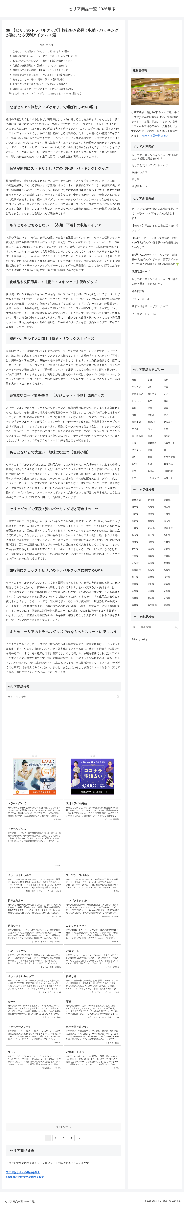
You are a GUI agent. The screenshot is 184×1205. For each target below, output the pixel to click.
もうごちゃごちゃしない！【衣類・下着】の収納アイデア (42, 60)
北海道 (151, 500)
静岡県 (151, 549)
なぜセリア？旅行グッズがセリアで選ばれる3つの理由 (41, 51)
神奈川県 (168, 528)
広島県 (151, 577)
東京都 (151, 528)
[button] (118, 696)
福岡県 (151, 591)
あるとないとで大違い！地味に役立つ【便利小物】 (39, 79)
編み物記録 (138, 291)
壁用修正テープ (141, 271)
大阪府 (135, 563)
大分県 (167, 598)
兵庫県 (151, 563)
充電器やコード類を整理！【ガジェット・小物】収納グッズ (44, 74)
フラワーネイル (141, 298)
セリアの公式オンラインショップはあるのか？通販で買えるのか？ (155, 281)
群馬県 (151, 521)
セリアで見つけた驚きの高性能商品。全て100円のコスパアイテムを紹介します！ (155, 213)
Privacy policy (139, 639)
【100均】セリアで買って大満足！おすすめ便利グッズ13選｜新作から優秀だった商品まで (155, 242)
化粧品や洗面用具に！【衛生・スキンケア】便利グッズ (41, 65)
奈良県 (167, 563)
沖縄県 (167, 605)
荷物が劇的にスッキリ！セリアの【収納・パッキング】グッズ (45, 56)
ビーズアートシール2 (144, 314)
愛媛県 (167, 584)
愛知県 (167, 549)
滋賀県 (151, 556)
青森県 (167, 500)
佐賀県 (167, 591)
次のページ (63, 1127)
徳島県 (135, 584)
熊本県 (151, 598)
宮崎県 (135, 605)
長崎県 (135, 598)
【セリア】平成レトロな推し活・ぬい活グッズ (155, 228)
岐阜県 (135, 549)
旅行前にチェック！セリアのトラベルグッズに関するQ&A (43, 88)
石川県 (167, 535)
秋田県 (167, 507)
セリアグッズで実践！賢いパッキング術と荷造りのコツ (41, 84)
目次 (42, 44)
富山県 (151, 535)
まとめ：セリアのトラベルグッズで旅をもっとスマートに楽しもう (47, 93)
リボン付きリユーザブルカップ (150, 306)
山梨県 (151, 542)
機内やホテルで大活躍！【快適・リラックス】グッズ (40, 70)
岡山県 (135, 577)
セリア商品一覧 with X (155, 135)
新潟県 (135, 535)
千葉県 (135, 528)
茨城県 (167, 514)
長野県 (167, 542)
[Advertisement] (63, 725)
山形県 (135, 514)
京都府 (167, 556)
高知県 (135, 591)
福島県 (151, 514)
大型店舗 (136, 500)
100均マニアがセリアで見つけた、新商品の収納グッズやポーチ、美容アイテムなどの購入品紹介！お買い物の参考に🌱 (155, 259)
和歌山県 (136, 570)
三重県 (135, 556)
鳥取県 (151, 570)
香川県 (151, 584)
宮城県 (151, 507)
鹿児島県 (152, 605)
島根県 (167, 570)
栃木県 (135, 521)
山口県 (167, 577)
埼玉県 (167, 521)
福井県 (135, 542)
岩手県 (135, 507)
